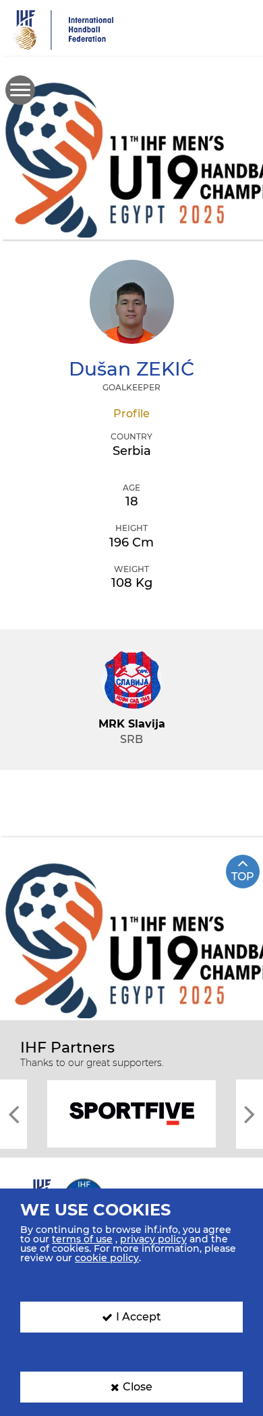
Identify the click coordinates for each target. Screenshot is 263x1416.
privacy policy (153, 1239)
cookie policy (107, 1258)
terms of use (82, 1239)
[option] (131, 1112)
